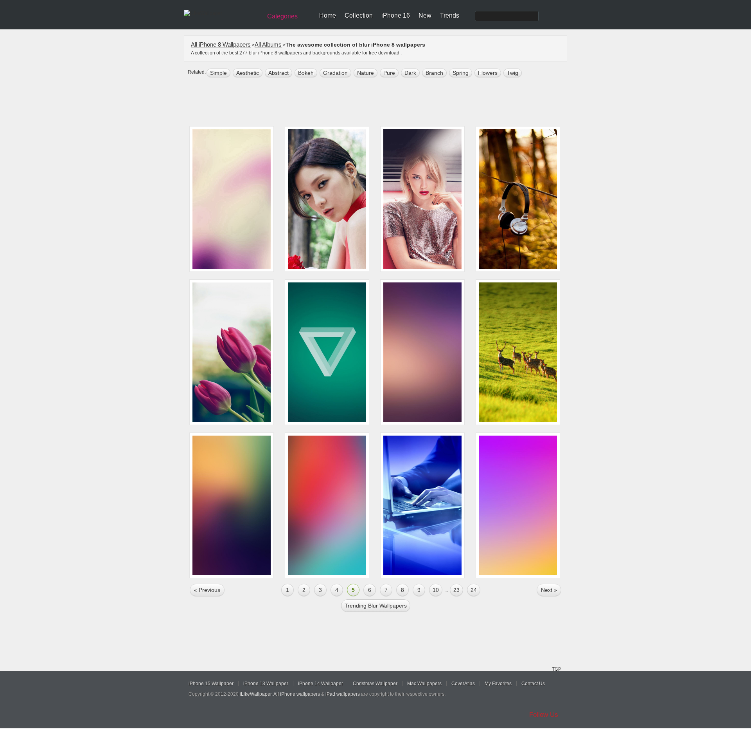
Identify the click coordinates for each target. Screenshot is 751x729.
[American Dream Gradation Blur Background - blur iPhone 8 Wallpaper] (518, 505)
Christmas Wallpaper (375, 683)
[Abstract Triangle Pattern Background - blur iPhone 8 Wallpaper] (327, 352)
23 (456, 590)
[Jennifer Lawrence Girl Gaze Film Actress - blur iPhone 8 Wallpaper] (422, 199)
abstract (278, 73)
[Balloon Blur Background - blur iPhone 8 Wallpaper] (327, 505)
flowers (488, 73)
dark (410, 73)
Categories (282, 16)
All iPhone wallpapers (296, 694)
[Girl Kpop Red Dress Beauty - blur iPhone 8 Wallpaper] (327, 199)
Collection (359, 15)
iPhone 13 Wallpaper (265, 683)
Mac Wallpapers (424, 683)
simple (218, 73)
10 (436, 590)
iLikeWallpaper (255, 694)
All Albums (268, 44)
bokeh (306, 73)
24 (474, 590)
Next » (549, 590)
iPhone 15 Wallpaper (211, 683)
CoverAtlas (463, 683)
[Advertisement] (380, 102)
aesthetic (247, 73)
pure (389, 73)
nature (365, 73)
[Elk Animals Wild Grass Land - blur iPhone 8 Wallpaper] (518, 352)
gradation (335, 73)
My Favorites (498, 683)
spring (461, 73)
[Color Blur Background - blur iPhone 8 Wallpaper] (231, 505)
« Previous (207, 590)
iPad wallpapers (342, 694)
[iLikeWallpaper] (222, 13)
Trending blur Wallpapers (376, 605)
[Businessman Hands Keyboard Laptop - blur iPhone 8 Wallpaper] (422, 505)
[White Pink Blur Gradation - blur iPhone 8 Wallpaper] (231, 199)
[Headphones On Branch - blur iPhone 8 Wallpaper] (518, 199)
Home (327, 15)
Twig (512, 73)
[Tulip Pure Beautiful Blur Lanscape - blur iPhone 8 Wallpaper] (231, 352)
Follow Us (543, 714)
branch (434, 73)
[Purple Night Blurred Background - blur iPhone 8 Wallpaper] (422, 352)
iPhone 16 (395, 15)
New (425, 15)
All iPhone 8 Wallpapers (221, 44)
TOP (556, 668)
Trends (449, 15)
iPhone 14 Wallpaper (320, 683)
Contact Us (533, 683)
